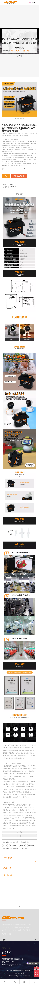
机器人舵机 (13, 845)
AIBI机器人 (25, 842)
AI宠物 (5, 845)
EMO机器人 (16, 842)
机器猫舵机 (16, 848)
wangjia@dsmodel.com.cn (13, 965)
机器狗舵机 (6, 848)
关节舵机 (24, 848)
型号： (5, 185)
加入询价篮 (20, 176)
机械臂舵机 (31, 845)
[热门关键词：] (35, 862)
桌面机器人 (6, 842)
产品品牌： (6, 187)
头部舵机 (22, 845)
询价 (6, 176)
